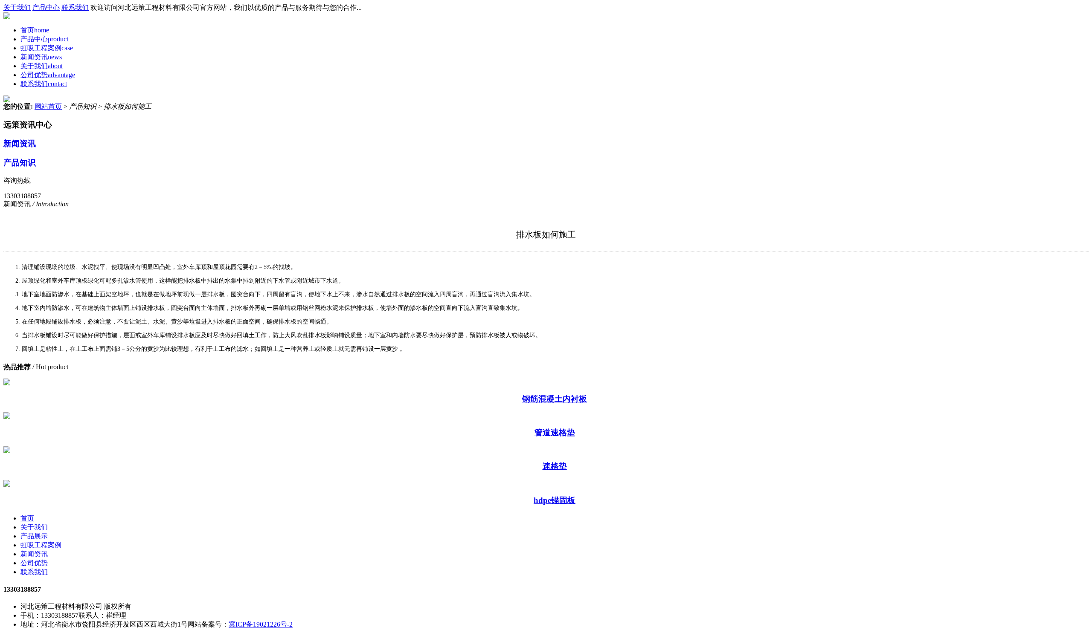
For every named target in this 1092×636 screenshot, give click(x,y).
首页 (34, 30)
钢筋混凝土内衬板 (554, 398)
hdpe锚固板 (554, 500)
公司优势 (47, 74)
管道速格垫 (554, 432)
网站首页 (48, 106)
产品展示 (34, 536)
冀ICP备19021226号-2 (261, 624)
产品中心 (46, 7)
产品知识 (19, 162)
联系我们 (75, 7)
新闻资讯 (41, 57)
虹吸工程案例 (46, 48)
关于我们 (17, 7)
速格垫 (555, 466)
